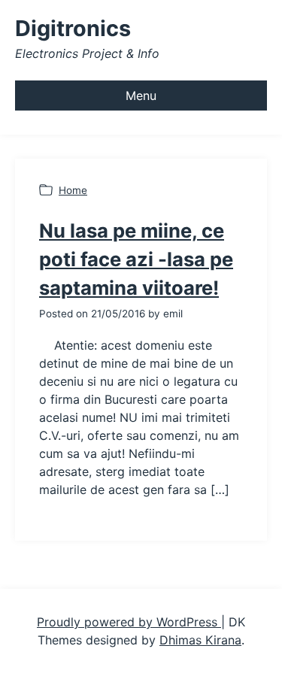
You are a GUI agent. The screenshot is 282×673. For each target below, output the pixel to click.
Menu (141, 95)
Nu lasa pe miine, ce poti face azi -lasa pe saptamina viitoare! (136, 259)
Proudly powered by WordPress (129, 621)
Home (73, 190)
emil (173, 314)
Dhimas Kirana (200, 639)
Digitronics (73, 28)
